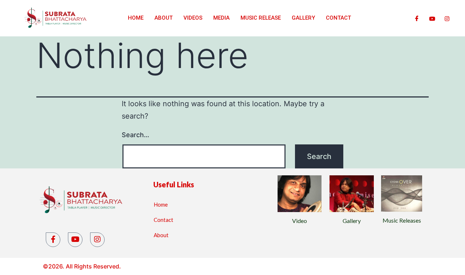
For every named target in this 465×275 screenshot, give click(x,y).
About (163, 18)
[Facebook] (417, 18)
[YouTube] (75, 239)
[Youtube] (432, 18)
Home (135, 18)
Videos (192, 18)
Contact (338, 18)
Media (221, 18)
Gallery (303, 18)
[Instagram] (447, 18)
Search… (135, 135)
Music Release (260, 18)
